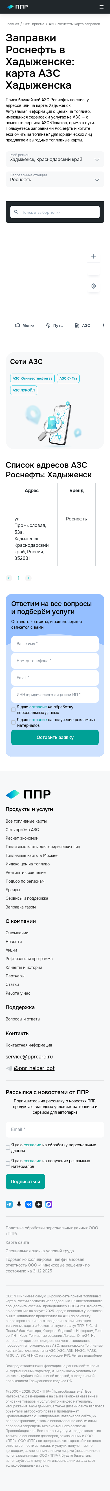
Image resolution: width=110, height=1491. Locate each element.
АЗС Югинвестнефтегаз (32, 378)
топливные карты (65, 140)
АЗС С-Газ (68, 378)
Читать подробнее (87, 1355)
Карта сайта (17, 1242)
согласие (38, 707)
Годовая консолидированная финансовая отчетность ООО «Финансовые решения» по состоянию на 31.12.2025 (48, 1265)
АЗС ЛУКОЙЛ (24, 390)
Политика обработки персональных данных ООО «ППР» (52, 1230)
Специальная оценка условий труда (40, 1250)
